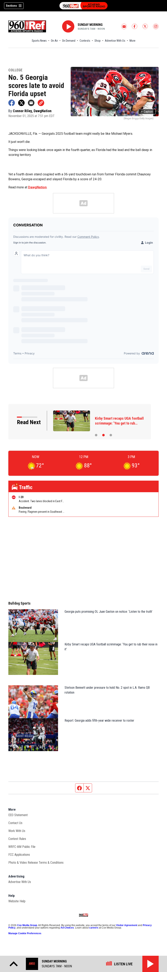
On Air (54, 40)
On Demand (68, 40)
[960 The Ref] (83, 6)
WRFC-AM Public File (21, 847)
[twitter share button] (21, 103)
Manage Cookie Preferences (24, 933)
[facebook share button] (11, 103)
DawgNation (37, 187)
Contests (85, 40)
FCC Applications (19, 855)
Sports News (39, 40)
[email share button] (31, 103)
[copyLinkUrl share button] (41, 103)
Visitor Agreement (126, 925)
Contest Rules (17, 839)
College (15, 70)
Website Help (16, 901)
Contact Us (15, 823)
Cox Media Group (27, 925)
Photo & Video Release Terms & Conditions (36, 862)
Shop (97, 40)
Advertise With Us (115, 40)
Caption (147, 111)
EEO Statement (18, 815)
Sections (11, 5)
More (132, 40)
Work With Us (16, 831)
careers (93, 927)
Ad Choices (67, 927)
